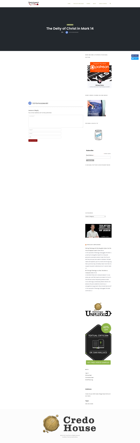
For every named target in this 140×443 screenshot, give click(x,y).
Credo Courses (103, 3)
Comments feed (89, 377)
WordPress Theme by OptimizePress (70, 437)
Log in (87, 373)
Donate (88, 3)
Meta (87, 369)
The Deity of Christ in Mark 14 (70, 28)
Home (69, 3)
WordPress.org (89, 379)
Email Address (90, 155)
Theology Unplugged (78, 3)
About (94, 3)
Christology (70, 24)
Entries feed (88, 375)
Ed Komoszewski (40, 103)
